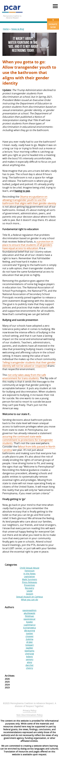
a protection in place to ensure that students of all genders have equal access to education (27, 245)
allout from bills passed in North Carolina (28, 448)
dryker (29, 642)
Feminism (29, 570)
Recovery (29, 588)
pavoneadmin (29, 610)
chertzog (29, 653)
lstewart (29, 644)
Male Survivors (29, 579)
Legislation (29, 576)
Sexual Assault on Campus (29, 596)
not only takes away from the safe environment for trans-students (24, 376)
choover (30, 636)
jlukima (29, 639)
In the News (29, 573)
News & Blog (17, 28)
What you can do (29, 599)
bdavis (29, 656)
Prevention (29, 585)
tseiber (29, 633)
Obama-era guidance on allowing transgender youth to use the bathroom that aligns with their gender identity (29, 200)
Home (6, 28)
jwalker (29, 647)
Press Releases (29, 582)
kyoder (29, 621)
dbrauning (29, 630)
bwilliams (29, 650)
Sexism (29, 593)
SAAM (30, 590)
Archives (10, 675)
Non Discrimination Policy (29, 714)
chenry (29, 668)
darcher (30, 665)
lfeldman (29, 616)
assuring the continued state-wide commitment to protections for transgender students (27, 440)
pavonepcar (30, 619)
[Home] (12, 19)
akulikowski (29, 613)
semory (29, 659)
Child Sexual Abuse (29, 567)
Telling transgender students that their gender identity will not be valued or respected (29, 364)
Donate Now (53, 23)
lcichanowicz (29, 627)
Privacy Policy (29, 710)
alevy (29, 662)
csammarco (29, 624)
